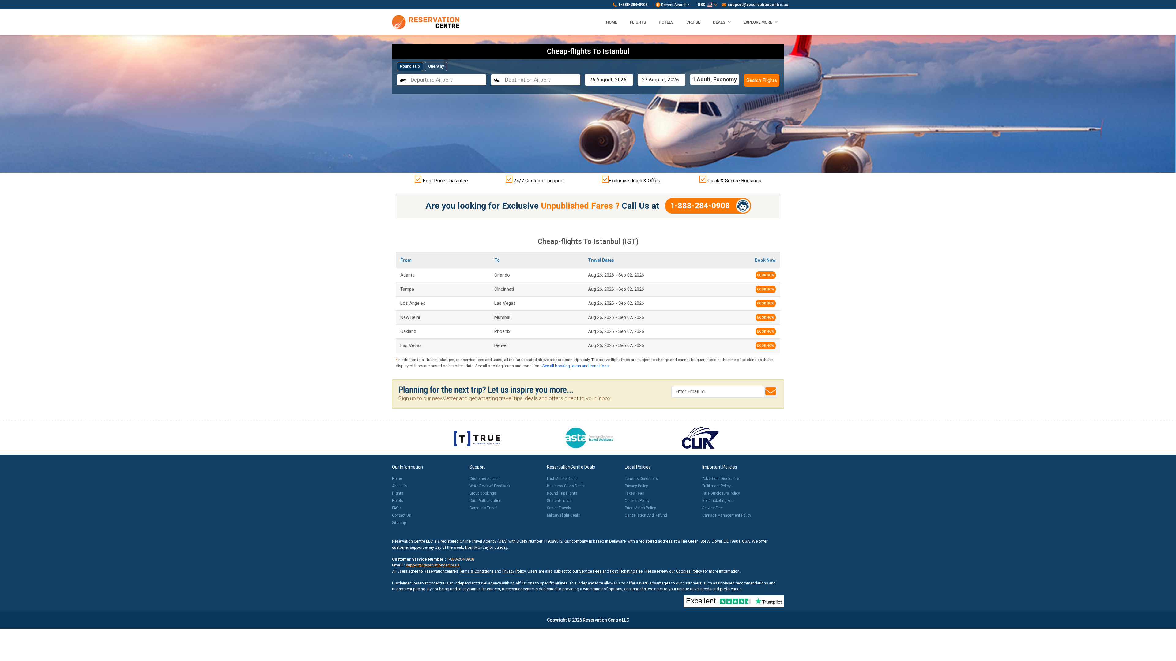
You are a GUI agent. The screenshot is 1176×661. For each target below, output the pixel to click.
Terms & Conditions (641, 478)
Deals (719, 22)
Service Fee (712, 508)
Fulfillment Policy (716, 486)
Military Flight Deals (563, 515)
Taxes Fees (634, 493)
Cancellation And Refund (646, 515)
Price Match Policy (640, 508)
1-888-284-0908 (632, 4)
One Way (436, 66)
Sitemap (399, 523)
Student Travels (560, 501)
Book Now (765, 275)
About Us (399, 486)
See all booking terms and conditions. (575, 366)
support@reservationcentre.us (756, 4)
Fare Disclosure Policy (721, 493)
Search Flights (761, 80)
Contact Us (401, 515)
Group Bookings (482, 493)
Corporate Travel (483, 508)
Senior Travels (559, 508)
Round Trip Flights (562, 493)
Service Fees (590, 571)
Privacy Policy (636, 486)
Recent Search (672, 5)
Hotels (666, 22)
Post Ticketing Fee (717, 501)
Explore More (758, 22)
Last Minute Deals (562, 478)
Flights (638, 22)
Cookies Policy (637, 501)
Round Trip (410, 66)
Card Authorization (485, 501)
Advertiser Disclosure (720, 478)
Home (611, 22)
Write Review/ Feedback (489, 486)
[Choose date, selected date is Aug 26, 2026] (609, 80)
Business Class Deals (566, 486)
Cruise (693, 22)
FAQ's (397, 508)
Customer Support (484, 478)
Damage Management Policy (726, 515)
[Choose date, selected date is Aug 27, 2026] (661, 80)
